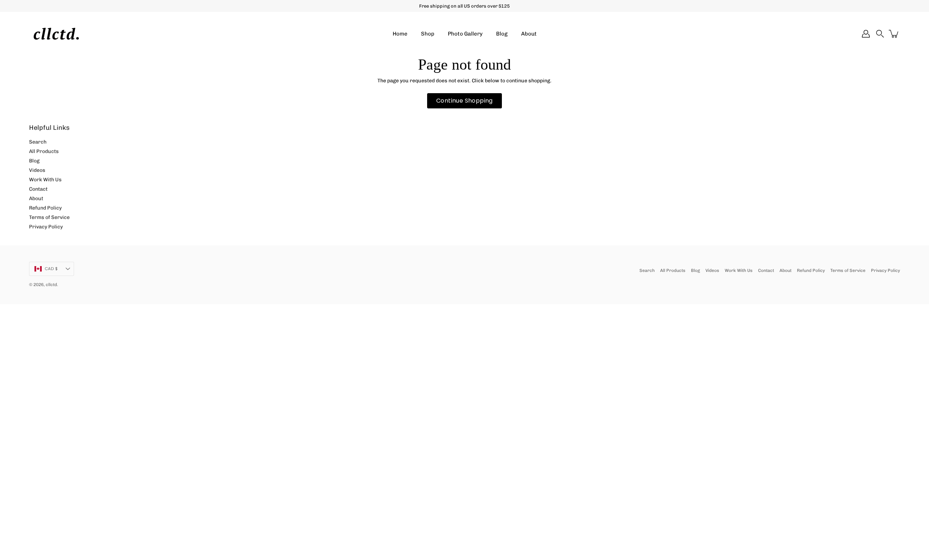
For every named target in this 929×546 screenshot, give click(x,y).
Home (400, 33)
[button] (880, 34)
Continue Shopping (464, 100)
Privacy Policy (46, 227)
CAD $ (51, 269)
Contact (38, 189)
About (529, 33)
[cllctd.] (56, 34)
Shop (427, 33)
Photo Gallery (465, 33)
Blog (502, 33)
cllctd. (52, 284)
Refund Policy (45, 208)
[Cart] (894, 34)
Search (37, 142)
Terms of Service (49, 217)
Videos (37, 170)
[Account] (866, 34)
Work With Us (45, 180)
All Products (44, 151)
